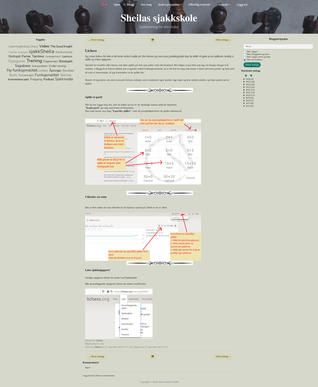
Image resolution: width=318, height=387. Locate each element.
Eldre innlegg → (223, 39)
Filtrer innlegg (252, 64)
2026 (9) (249, 79)
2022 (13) (250, 90)
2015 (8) (249, 103)
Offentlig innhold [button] (199, 4)
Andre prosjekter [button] (169, 4)
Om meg (146, 4)
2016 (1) (249, 100)
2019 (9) (249, 98)
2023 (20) (250, 87)
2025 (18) (250, 81)
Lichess (99, 340)
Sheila (98, 347)
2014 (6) (249, 106)
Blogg (130, 4)
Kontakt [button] (223, 4)
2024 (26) (250, 84)
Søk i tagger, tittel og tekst (258, 56)
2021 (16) (250, 92)
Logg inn (242, 4)
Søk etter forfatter (254, 59)
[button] (104, 4)
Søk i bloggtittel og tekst (258, 54)
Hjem (117, 4)
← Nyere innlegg (96, 39)
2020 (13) (250, 95)
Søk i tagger (252, 51)
